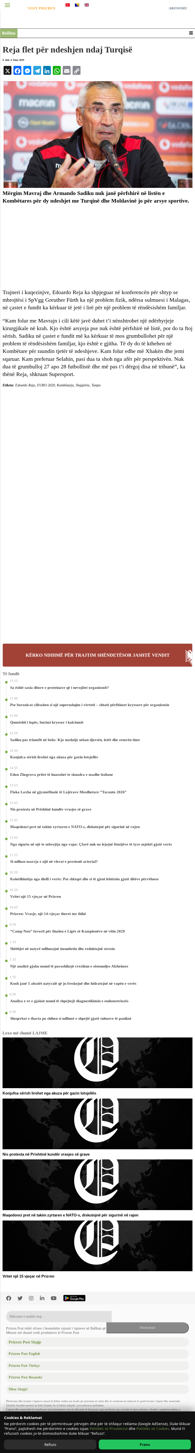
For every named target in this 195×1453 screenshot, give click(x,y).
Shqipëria (82, 385)
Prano (145, 1444)
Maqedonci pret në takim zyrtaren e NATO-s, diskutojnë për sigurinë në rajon (70, 1215)
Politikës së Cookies (152, 1428)
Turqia (96, 385)
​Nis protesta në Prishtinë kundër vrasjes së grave (46, 1154)
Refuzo (50, 1444)
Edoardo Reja (25, 385)
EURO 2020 (46, 385)
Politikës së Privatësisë (109, 1428)
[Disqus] (97, 450)
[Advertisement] (97, 246)
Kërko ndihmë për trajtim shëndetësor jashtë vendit (98, 655)
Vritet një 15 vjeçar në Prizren (28, 1276)
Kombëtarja (65, 385)
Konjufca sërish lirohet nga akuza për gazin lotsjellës (49, 1093)
